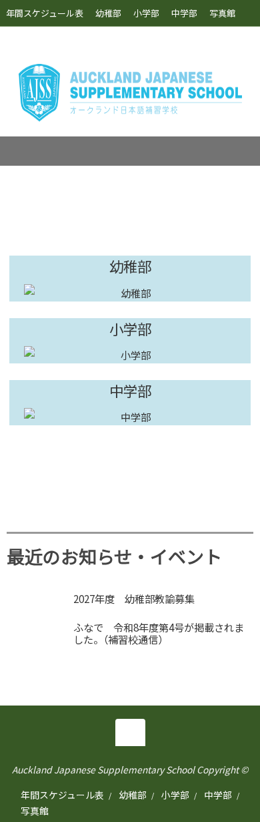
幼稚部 (108, 13)
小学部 (146, 13)
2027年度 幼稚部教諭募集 (134, 598)
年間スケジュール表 (44, 13)
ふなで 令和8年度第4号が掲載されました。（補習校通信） (158, 633)
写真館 (222, 13)
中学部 (184, 13)
